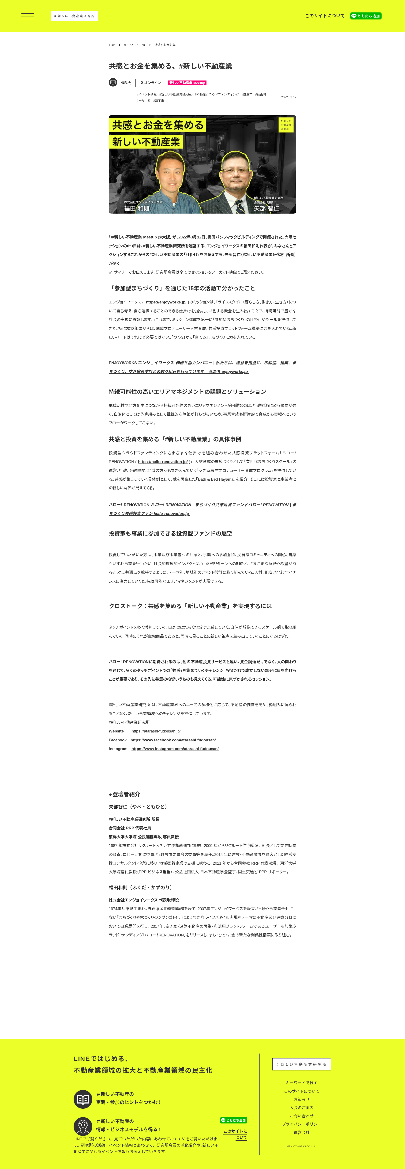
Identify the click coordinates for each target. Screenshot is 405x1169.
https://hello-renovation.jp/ (163, 462)
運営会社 (302, 1133)
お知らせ (302, 1099)
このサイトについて (325, 15)
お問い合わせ (302, 1116)
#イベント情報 (147, 94)
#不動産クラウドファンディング (217, 94)
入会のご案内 (302, 1108)
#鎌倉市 (247, 94)
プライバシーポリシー (302, 1124)
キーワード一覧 (134, 45)
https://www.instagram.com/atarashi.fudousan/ (175, 749)
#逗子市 (158, 101)
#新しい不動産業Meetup (175, 94)
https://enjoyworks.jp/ (166, 302)
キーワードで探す (302, 1083)
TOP (112, 45)
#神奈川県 (143, 101)
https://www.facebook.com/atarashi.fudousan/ (173, 740)
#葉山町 (260, 94)
